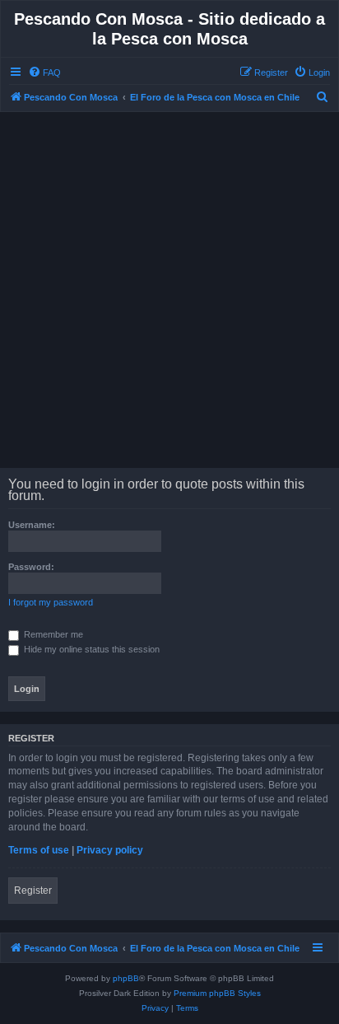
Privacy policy (110, 850)
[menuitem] (44, 72)
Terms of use (38, 850)
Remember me (52, 634)
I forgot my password (50, 602)
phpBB (126, 978)
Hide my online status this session (90, 649)
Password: (31, 567)
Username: (31, 525)
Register (33, 890)
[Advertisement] (169, 290)
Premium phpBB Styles (217, 993)
